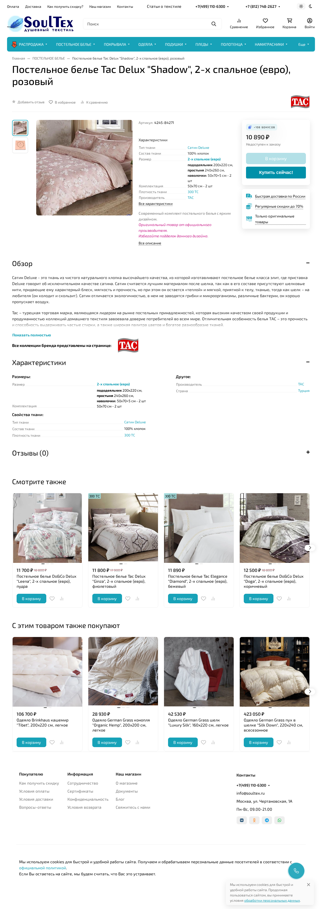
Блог (120, 799)
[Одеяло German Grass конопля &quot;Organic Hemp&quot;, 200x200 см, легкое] (123, 672)
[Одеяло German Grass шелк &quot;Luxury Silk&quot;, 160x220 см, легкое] (199, 672)
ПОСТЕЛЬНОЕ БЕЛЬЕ (73, 44)
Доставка (33, 6)
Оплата (13, 6)
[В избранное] (52, 598)
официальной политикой (42, 867)
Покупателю (31, 774)
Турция (304, 390)
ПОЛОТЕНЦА (232, 44)
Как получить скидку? (65, 6)
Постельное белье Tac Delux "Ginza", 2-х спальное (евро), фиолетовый (118, 581)
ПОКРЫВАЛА (115, 44)
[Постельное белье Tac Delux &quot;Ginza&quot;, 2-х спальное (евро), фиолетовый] (123, 528)
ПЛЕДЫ (201, 44)
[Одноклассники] (254, 820)
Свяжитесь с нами (133, 807)
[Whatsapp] (279, 820)
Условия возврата (84, 807)
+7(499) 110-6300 (210, 6)
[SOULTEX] (41, 23)
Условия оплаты (34, 791)
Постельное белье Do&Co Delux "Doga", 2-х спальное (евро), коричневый (273, 581)
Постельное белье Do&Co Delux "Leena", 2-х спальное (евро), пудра (46, 581)
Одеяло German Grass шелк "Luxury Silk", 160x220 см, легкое (198, 722)
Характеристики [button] (39, 362)
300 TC (193, 192)
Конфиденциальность (87, 799)
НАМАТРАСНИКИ (269, 44)
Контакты (125, 6)
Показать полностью (31, 335)
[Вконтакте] (241, 820)
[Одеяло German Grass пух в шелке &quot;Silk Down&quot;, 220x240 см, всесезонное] (274, 672)
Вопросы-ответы (35, 807)
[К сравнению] (61, 598)
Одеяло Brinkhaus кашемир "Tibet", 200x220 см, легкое (42, 722)
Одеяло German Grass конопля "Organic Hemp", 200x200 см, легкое (121, 724)
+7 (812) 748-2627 (261, 6)
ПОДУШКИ (174, 44)
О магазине (127, 783)
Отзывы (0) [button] (30, 452)
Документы (127, 791)
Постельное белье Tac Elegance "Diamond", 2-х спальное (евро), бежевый (197, 581)
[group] (84, 180)
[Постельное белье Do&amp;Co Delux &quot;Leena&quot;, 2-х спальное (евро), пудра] (47, 528)
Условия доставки (36, 799)
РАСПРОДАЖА (31, 44)
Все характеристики (156, 203)
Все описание (150, 243)
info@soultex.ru (250, 793)
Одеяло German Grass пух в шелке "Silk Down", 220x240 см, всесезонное (273, 724)
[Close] (308, 884)
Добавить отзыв (31, 102)
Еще (301, 44)
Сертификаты (80, 791)
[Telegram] (267, 820)
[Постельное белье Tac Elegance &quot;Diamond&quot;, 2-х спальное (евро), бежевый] (199, 528)
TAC (191, 197)
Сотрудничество (82, 783)
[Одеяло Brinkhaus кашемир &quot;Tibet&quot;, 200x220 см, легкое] (47, 672)
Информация (80, 774)
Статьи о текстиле (164, 6)
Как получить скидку (39, 783)
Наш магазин (100, 6)
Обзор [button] (22, 263)
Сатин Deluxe (198, 147)
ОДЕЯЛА (145, 44)
